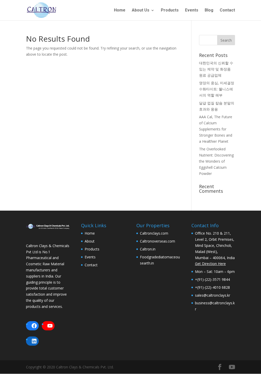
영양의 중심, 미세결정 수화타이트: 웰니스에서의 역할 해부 (216, 89)
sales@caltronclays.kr (212, 295)
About (90, 241)
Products (170, 10)
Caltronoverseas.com (157, 241)
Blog (209, 10)
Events (191, 10)
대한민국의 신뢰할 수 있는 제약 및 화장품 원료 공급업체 (216, 69)
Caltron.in (147, 249)
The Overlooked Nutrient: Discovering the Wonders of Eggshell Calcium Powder (216, 161)
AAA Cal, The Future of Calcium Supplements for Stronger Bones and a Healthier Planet (215, 128)
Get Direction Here (210, 263)
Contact (227, 10)
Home (119, 10)
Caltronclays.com (154, 233)
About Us (140, 10)
